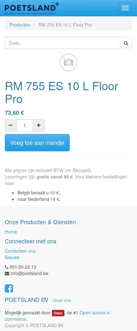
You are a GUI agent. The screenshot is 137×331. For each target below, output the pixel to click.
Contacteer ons (20, 251)
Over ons (62, 300)
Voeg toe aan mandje (37, 142)
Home (11, 231)
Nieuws (12, 257)
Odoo (58, 313)
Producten (20, 24)
